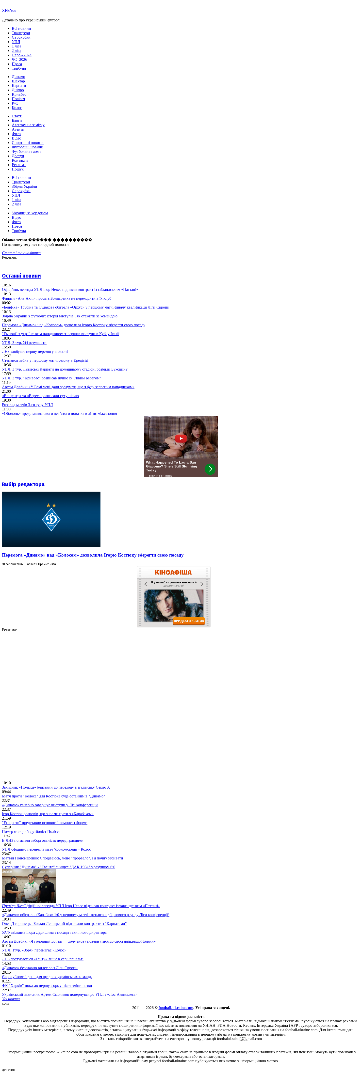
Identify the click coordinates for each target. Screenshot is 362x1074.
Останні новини (21, 275)
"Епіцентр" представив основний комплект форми (44, 823)
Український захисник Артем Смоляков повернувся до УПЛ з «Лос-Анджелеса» (69, 994)
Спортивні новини (28, 142)
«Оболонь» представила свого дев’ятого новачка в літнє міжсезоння (59, 413)
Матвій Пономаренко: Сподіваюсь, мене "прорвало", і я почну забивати (62, 858)
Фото (16, 134)
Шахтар (18, 81)
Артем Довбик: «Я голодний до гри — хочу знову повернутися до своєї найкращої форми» (79, 941)
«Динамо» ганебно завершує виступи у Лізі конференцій (50, 805)
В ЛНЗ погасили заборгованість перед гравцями (42, 840)
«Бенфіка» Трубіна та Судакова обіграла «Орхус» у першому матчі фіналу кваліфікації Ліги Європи (85, 307)
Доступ (18, 156)
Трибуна (19, 68)
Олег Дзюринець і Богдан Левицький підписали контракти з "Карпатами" (64, 923)
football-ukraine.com (176, 1008)
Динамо (18, 77)
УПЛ (16, 42)
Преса (17, 64)
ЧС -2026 (19, 59)
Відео (16, 138)
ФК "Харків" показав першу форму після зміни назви (47, 985)
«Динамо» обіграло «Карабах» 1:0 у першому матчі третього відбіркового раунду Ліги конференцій (85, 915)
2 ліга (16, 50)
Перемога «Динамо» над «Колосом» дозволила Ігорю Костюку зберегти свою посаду (73, 325)
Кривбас (19, 94)
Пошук (18, 169)
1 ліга (16, 46)
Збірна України (24, 186)
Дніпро (18, 90)
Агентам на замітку (28, 125)
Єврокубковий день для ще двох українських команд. (47, 977)
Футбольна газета (26, 151)
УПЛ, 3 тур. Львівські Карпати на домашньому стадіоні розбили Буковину (65, 369)
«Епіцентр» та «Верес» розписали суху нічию (40, 396)
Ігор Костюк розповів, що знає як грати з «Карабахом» (48, 814)
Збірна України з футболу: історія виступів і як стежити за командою (59, 316)
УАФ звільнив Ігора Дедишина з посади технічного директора (54, 932)
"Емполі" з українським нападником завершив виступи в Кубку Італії (60, 334)
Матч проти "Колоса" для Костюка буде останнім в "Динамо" (53, 796)
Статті (17, 116)
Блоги (17, 120)
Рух (15, 103)
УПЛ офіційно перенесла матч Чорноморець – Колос (46, 849)
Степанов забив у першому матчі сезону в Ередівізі (45, 360)
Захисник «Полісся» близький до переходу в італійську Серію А (56, 787)
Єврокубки (21, 37)
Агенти (18, 129)
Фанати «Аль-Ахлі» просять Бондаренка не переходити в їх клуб (56, 298)
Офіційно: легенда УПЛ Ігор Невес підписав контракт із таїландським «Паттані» (70, 289)
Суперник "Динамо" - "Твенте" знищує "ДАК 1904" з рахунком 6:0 (58, 867)
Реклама (19, 165)
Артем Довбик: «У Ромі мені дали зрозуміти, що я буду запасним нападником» (68, 387)
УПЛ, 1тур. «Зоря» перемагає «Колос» (34, 950)
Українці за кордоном (30, 213)
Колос (17, 108)
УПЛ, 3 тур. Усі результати (24, 343)
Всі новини (21, 28)
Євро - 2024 (22, 55)
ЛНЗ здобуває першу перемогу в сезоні (35, 351)
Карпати (19, 85)
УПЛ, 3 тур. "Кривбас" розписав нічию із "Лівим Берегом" (51, 378)
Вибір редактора (23, 484)
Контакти (20, 160)
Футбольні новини (27, 147)
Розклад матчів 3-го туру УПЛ (27, 405)
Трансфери (21, 33)
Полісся (18, 99)
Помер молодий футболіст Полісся (31, 831)
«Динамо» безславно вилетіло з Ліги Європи (40, 968)
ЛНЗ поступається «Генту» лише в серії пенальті (42, 959)
